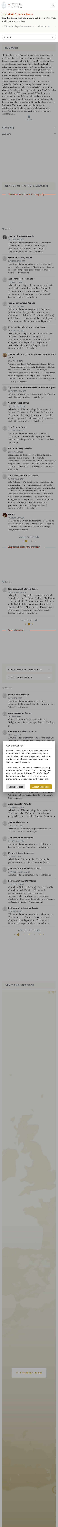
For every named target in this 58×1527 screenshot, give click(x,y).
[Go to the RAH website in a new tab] (4, 5)
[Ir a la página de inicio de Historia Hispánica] (14, 5)
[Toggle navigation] (53, 5)
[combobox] (29, 37)
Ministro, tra (43, 26)
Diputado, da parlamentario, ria (19, 26)
